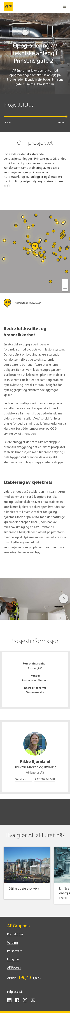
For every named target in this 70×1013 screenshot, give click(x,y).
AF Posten (14, 967)
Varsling (12, 943)
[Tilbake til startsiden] (8, 6)
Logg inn (13, 959)
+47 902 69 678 (44, 779)
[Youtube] (33, 1001)
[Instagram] (25, 1001)
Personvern (14, 951)
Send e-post (23, 779)
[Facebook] (17, 1001)
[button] (65, 282)
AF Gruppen (18, 926)
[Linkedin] (9, 1001)
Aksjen (11, 978)
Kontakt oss (15, 934)
